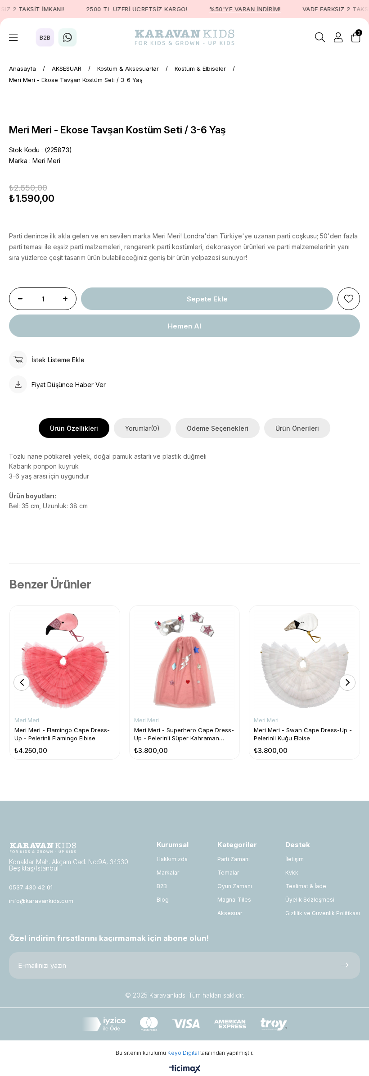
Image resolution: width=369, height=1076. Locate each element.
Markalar (168, 872)
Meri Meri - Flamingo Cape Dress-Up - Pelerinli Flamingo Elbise (62, 734)
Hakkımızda (172, 859)
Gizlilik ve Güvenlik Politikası (322, 913)
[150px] (42, 847)
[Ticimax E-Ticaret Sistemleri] (185, 1069)
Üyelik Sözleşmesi (309, 899)
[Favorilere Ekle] (349, 298)
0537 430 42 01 (31, 887)
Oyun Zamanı (234, 886)
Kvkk (291, 872)
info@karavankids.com (41, 900)
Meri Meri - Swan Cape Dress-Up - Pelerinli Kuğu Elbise (303, 734)
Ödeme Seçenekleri (217, 428)
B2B (162, 886)
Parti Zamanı (233, 859)
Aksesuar (229, 913)
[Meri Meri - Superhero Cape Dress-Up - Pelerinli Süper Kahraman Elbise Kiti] (184, 660)
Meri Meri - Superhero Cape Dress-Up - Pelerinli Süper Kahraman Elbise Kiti (184, 734)
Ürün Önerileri (297, 428)
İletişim (294, 859)
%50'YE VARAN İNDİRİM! (237, 9)
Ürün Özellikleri (74, 428)
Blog (163, 899)
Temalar (228, 872)
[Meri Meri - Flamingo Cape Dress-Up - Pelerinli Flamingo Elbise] (64, 660)
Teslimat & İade (305, 886)
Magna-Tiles (234, 899)
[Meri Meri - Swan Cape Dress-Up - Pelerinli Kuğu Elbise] (304, 660)
